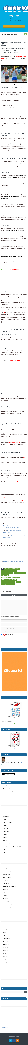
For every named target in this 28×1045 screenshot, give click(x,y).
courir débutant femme (20, 573)
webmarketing (6, 978)
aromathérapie (6, 804)
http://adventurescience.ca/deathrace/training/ (10, 497)
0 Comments (16, 52)
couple (4, 837)
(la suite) (22, 762)
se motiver (5, 944)
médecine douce (6, 907)
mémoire (5, 910)
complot (4, 825)
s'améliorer (5, 938)
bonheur (5, 813)
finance (4, 868)
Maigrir (8, 48)
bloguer (4, 810)
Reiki (4, 929)
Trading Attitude (5, 1008)
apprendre (5, 797)
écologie (4, 852)
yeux (4, 981)
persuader (5, 920)
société (4, 953)
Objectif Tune (5, 1005)
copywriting (5, 834)
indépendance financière (8, 886)
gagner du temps (6, 871)
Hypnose (5, 880)
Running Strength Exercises (20, 500)
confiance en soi (6, 828)
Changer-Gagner (14, 16)
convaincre (5, 831)
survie (4, 965)
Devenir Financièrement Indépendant (11, 846)
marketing (5, 901)
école (4, 849)
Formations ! (14, 29)
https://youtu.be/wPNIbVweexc (13, 528)
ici (4, 312)
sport (23, 48)
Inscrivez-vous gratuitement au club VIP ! (15, 26)
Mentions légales (4, 1027)
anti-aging (5, 794)
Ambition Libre (5, 1002)
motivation (5, 914)
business (5, 816)
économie (5, 856)
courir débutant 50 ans (7, 573)
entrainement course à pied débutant (10, 577)
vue (3, 975)
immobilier (5, 883)
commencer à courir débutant (12, 568)
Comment (14, 595)
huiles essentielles (7, 877)
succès (4, 962)
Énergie (4, 859)
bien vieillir (5, 807)
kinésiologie (5, 895)
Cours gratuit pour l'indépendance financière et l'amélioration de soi (14, 19)
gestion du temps (6, 874)
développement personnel (9, 843)
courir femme (5, 575)
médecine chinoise (7, 904)
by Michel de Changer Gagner (9, 50)
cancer (4, 819)
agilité (4, 785)
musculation (14, 48)
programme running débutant (9, 579)
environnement (6, 865)
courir (3, 48)
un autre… (4, 484)
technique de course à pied (8, 584)
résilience (5, 932)
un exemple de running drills (12, 481)
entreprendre (6, 862)
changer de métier (7, 822)
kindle (4, 892)
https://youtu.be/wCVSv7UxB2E (12, 527)
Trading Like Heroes (6, 1011)
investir (4, 889)
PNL (3, 923)
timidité (4, 968)
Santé (19, 48)
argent (4, 801)
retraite (4, 935)
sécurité (4, 947)
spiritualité (5, 956)
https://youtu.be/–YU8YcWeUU (13, 534)
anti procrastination (7, 791)
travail (4, 972)
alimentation (5, 788)
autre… (7, 488)
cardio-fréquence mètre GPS (14, 442)
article (25, 144)
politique (5, 926)
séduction (5, 950)
